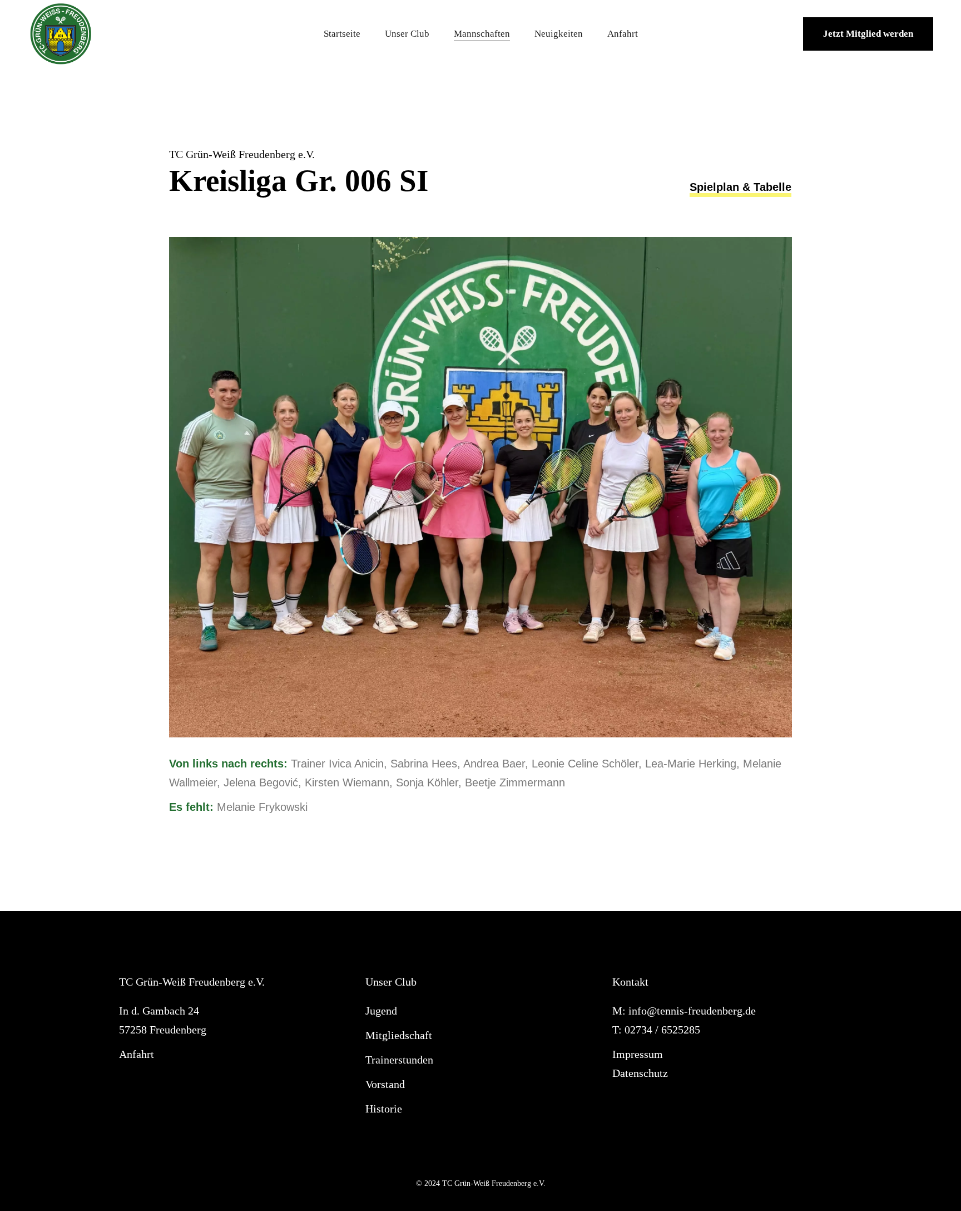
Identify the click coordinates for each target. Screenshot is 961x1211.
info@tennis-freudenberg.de (692, 1011)
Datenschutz (640, 1073)
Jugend (381, 1011)
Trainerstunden (399, 1060)
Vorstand (385, 1084)
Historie (383, 1108)
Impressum (637, 1054)
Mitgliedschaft (398, 1035)
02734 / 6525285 (662, 1029)
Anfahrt (136, 1054)
